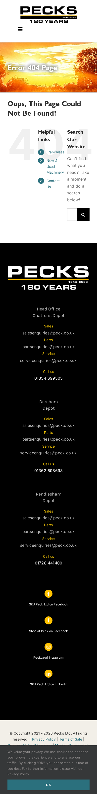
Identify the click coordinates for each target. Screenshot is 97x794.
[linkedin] (48, 674)
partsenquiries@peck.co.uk (48, 346)
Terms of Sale (70, 739)
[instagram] (48, 647)
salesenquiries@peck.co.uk (48, 332)
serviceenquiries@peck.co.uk (48, 360)
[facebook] (48, 594)
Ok (48, 785)
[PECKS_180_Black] (48, 6)
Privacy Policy (44, 739)
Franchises (55, 152)
